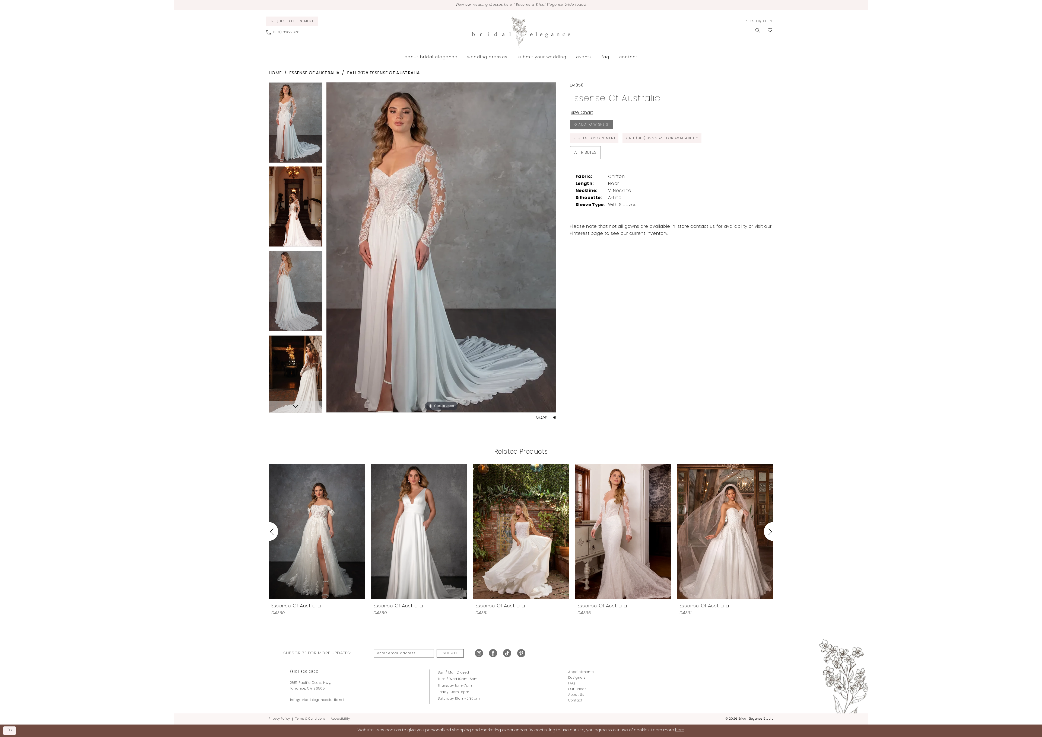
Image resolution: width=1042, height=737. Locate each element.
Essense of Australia (314, 73)
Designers (577, 678)
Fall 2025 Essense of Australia (383, 73)
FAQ (571, 683)
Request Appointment (594, 138)
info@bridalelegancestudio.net (317, 700)
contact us (702, 227)
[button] (758, 21)
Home (275, 73)
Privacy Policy (279, 718)
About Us (576, 695)
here (679, 730)
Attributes (585, 152)
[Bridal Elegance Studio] (521, 32)
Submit (450, 653)
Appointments (581, 672)
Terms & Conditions (310, 718)
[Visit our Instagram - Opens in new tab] (479, 653)
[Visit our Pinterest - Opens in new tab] (521, 653)
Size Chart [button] (582, 113)
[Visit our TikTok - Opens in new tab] (507, 653)
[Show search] (758, 30)
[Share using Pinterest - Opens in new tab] (554, 418)
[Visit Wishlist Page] (770, 30)
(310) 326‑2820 (304, 672)
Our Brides (577, 689)
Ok (10, 730)
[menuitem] (292, 21)
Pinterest (579, 234)
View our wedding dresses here (484, 5)
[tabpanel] (295, 124)
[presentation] (317, 531)
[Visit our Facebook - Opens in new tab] (493, 653)
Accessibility (340, 718)
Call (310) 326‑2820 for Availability (662, 138)
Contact (575, 700)
